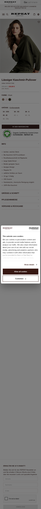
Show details (29, 265)
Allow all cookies (20, 271)
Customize (19, 279)
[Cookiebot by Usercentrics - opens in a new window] (29, 228)
